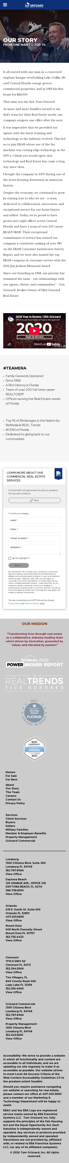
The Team (13, 792)
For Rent (11, 779)
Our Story (12, 788)
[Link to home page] (34, 5)
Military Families (17, 829)
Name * (14, 520)
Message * (15, 547)
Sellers (10, 825)
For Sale (11, 775)
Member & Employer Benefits (26, 833)
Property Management (21, 837)
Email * (14, 529)
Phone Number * (19, 538)
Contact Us (13, 799)
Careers (11, 795)
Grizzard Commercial (20, 840)
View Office (14, 874)
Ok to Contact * (21, 558)
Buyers (10, 822)
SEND (18, 565)
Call (36, 500)
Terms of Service (32, 603)
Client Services (16, 818)
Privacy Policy (14, 603)
